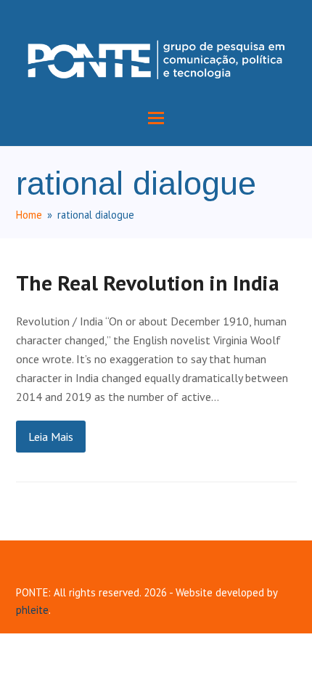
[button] (156, 118)
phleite (32, 610)
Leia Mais (50, 436)
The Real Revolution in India (147, 282)
